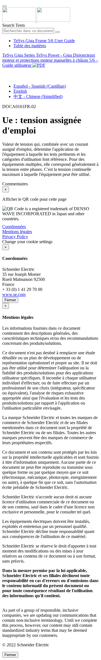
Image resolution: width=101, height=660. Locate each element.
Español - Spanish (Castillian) (39, 86)
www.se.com (14, 294)
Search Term (13, 25)
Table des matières (29, 45)
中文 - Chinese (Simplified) (38, 96)
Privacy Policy (15, 236)
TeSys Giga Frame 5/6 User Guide (44, 40)
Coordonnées (14, 226)
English (20, 91)
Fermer (10, 300)
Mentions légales (17, 231)
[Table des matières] (4, 71)
